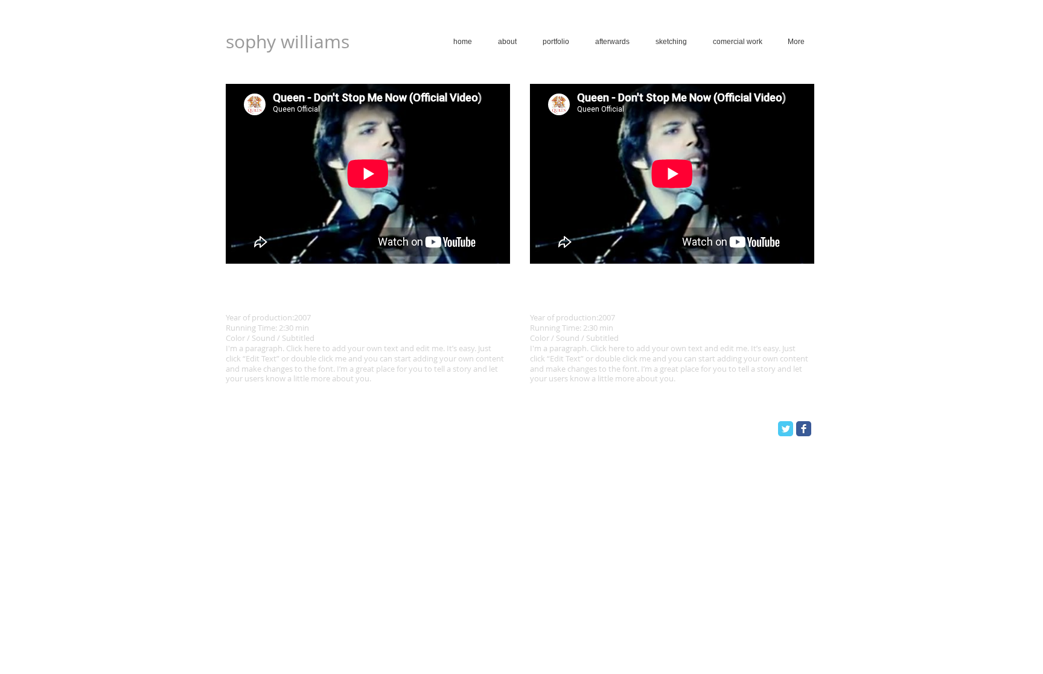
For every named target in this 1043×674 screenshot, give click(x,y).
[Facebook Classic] (803, 428)
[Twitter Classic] (785, 428)
